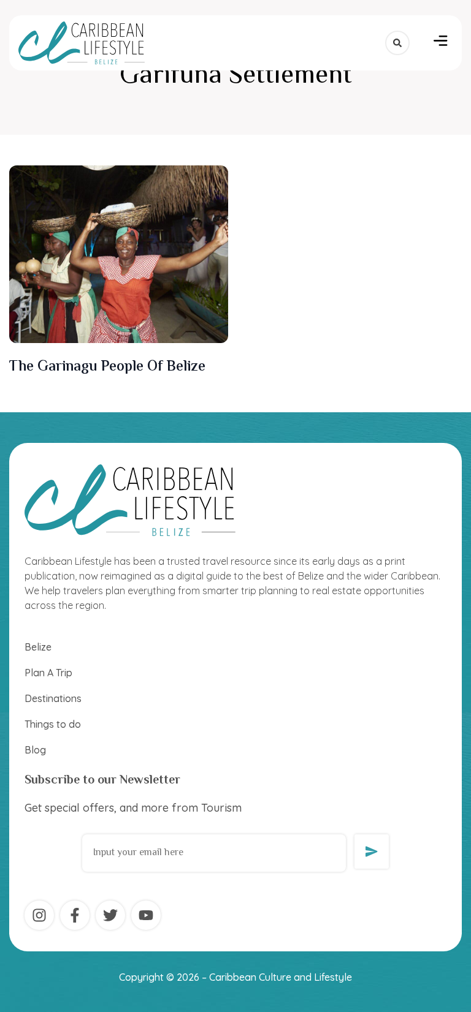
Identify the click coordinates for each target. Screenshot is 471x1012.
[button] (441, 43)
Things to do (53, 724)
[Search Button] (397, 43)
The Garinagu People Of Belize (111, 367)
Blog (35, 750)
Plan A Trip (48, 672)
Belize (38, 647)
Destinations (53, 698)
